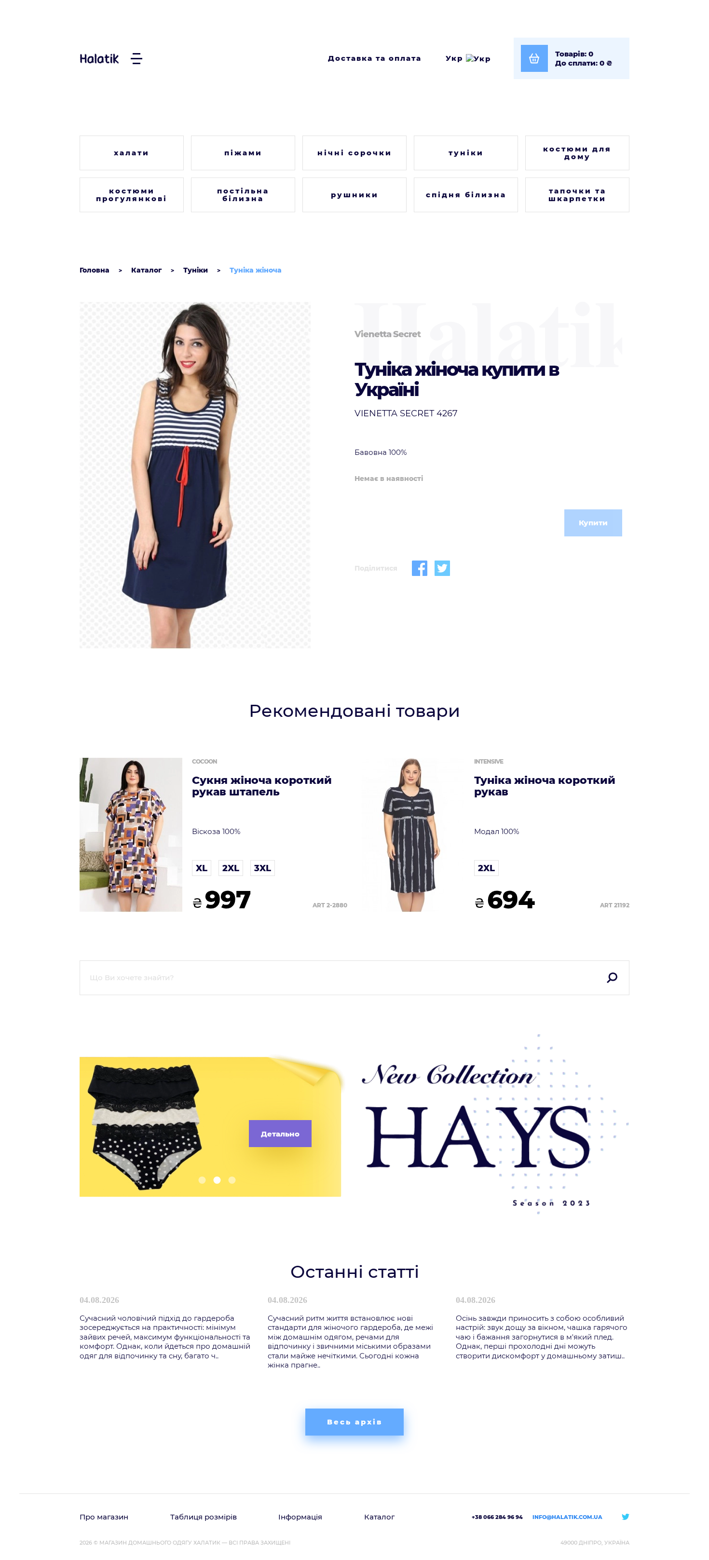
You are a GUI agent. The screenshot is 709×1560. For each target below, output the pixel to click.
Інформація (300, 1516)
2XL (230, 868)
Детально (280, 1133)
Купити (593, 522)
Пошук (612, 977)
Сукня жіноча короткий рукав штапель (262, 786)
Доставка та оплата (375, 58)
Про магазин (104, 1516)
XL (201, 868)
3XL (262, 868)
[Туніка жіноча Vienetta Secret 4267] (213, 475)
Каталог (379, 1516)
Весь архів (354, 1421)
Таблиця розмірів (203, 1516)
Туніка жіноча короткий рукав (544, 786)
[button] (198, 1180)
